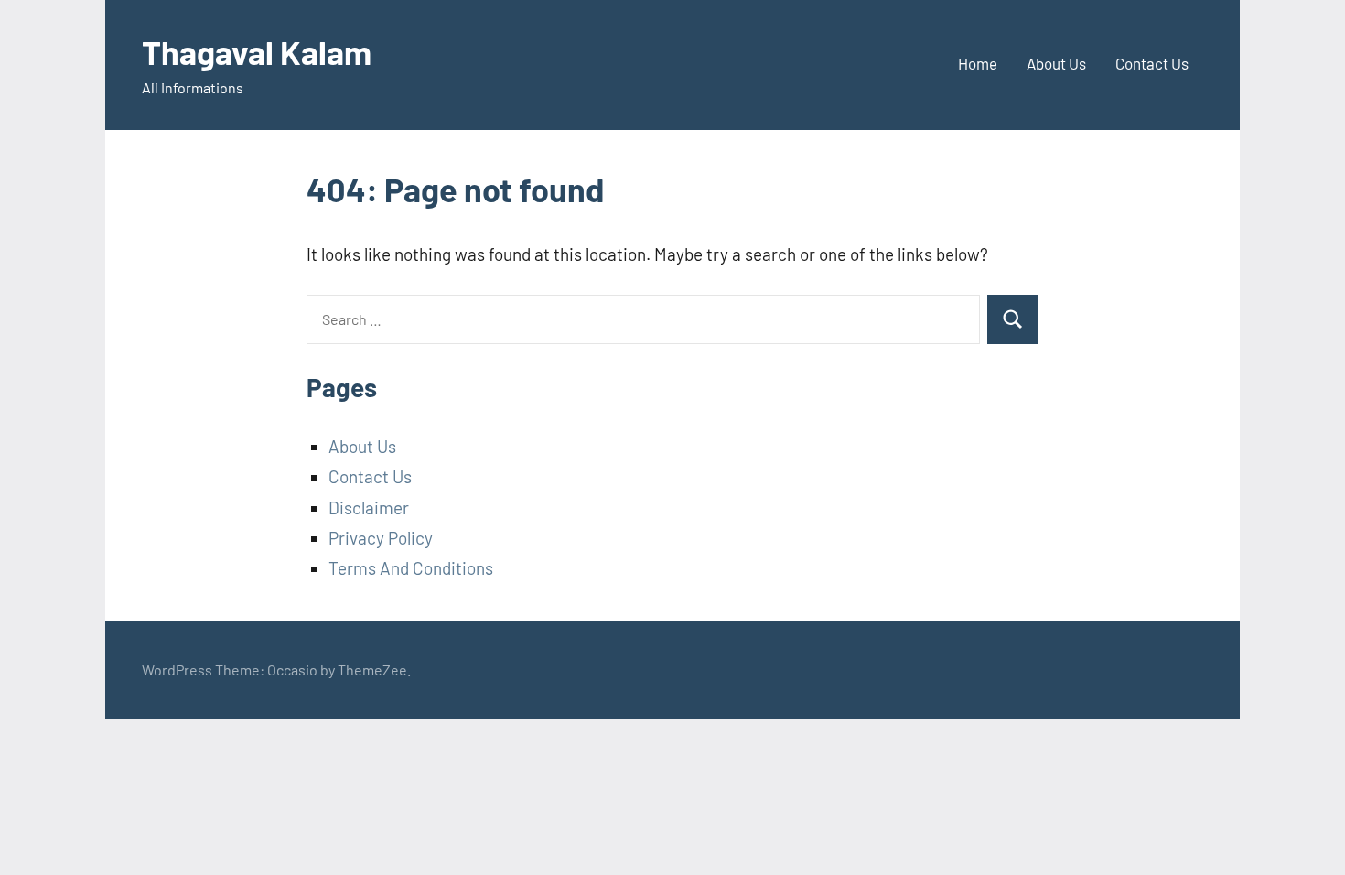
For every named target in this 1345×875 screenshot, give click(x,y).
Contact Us (1152, 63)
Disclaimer (368, 507)
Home (977, 63)
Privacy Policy (380, 537)
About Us (1056, 63)
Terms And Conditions (410, 567)
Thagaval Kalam (256, 51)
